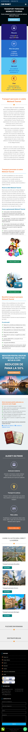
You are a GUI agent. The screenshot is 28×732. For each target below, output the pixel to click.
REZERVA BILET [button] (14, 19)
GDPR (5, 674)
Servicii (5, 662)
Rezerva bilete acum (15, 261)
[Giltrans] (6, 4)
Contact (5, 668)
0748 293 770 (14, 1)
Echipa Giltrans (7, 660)
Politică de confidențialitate (9, 671)
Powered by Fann (14, 730)
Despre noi (6, 657)
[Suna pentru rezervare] (3, 729)
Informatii (5, 665)
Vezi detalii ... (7, 567)
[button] (25, 729)
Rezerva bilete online (14, 528)
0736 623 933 (5, 1)
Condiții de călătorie (8, 425)
